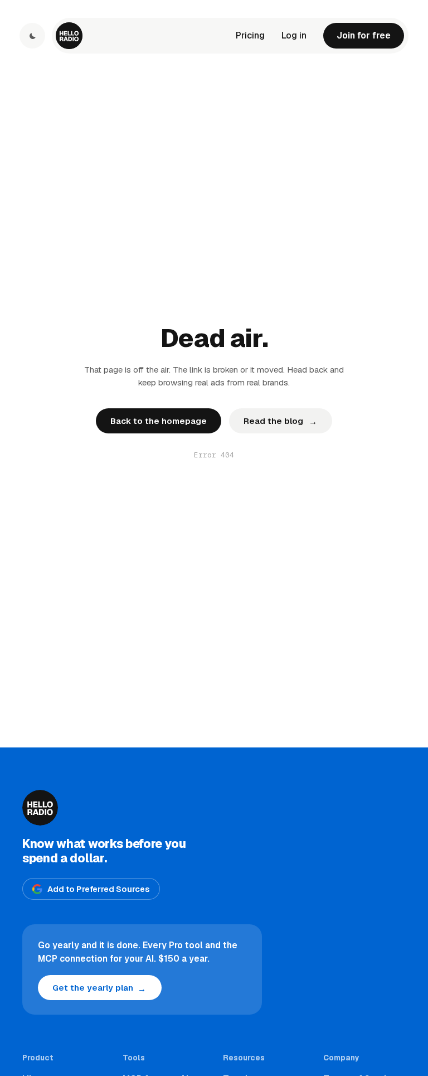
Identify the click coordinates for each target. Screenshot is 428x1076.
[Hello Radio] (69, 35)
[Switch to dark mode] (32, 36)
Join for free (364, 35)
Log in (294, 35)
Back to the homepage (158, 421)
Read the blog (280, 421)
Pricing (250, 35)
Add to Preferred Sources (98, 889)
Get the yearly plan (99, 988)
